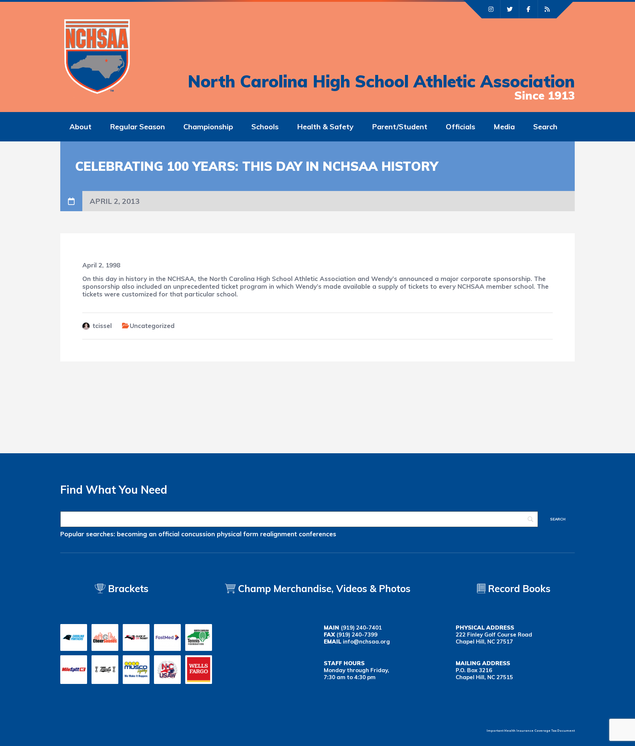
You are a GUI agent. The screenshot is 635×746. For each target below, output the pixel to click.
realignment (278, 534)
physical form (237, 534)
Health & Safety (325, 126)
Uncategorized (152, 325)
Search (545, 126)
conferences (317, 534)
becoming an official (148, 534)
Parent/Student (399, 126)
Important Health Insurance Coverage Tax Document (531, 730)
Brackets (126, 589)
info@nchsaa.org (366, 641)
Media (504, 126)
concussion (198, 534)
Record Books (517, 589)
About (80, 126)
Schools (265, 126)
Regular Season (137, 126)
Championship (208, 126)
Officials (460, 126)
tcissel (102, 325)
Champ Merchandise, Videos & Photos (324, 589)
